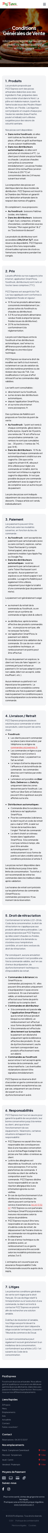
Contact (6, 1423)
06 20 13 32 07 (21, 1439)
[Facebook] (3, 1489)
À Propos (6, 1405)
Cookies (32, 1525)
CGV (11, 1520)
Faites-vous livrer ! (10, 1427)
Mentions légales (19, 1525)
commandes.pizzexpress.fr (24, 747)
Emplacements (8, 1412)
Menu (4, 1408)
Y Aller (43, 1450)
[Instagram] (8, 1489)
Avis (4, 1416)
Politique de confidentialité (27, 1520)
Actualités (6, 1419)
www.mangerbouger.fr (24, 1504)
